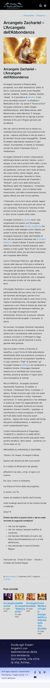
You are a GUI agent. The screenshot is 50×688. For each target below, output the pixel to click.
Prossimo (40, 15)
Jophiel (27, 220)
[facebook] (35, 672)
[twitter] (40, 672)
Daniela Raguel (10, 576)
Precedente (29, 15)
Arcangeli (6, 579)
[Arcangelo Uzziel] (8, 594)
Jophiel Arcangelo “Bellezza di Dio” (20, 607)
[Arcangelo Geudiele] (30, 594)
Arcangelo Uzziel (9, 604)
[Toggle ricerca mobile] (40, 5)
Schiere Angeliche (33, 226)
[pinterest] (44, 672)
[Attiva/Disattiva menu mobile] (45, 5)
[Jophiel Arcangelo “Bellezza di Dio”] (19, 594)
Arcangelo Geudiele (31, 604)
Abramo (31, 97)
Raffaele (25, 365)
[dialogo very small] (4, 644)
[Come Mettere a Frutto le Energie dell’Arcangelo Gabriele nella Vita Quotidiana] (42, 594)
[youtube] (35, 677)
